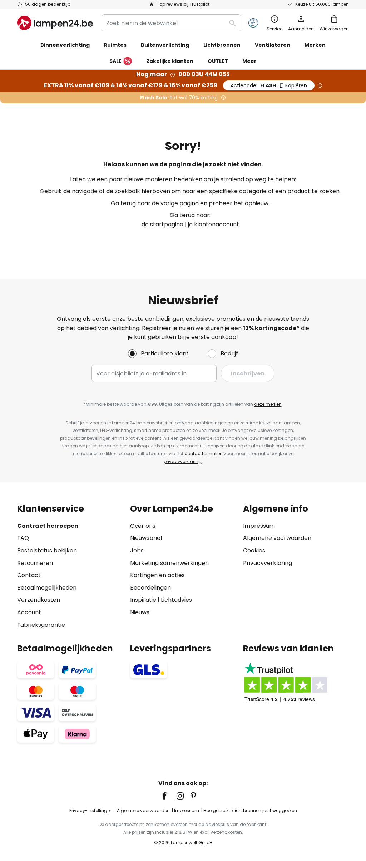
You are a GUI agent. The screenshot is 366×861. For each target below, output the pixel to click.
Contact (29, 575)
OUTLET (218, 61)
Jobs (137, 550)
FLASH (269, 85)
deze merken (268, 404)
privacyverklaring (183, 461)
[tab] (70, 566)
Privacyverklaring (267, 563)
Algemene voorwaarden (277, 538)
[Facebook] (169, 796)
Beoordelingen (150, 588)
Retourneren (35, 563)
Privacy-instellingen (91, 810)
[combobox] (171, 23)
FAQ (23, 538)
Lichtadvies (176, 600)
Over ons (142, 526)
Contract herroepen (47, 526)
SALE (115, 61)
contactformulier (202, 454)
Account (29, 612)
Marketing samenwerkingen (169, 563)
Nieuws (139, 612)
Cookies (254, 550)
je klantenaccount (213, 224)
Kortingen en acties (157, 575)
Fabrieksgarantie (41, 625)
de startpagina (163, 224)
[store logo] (55, 23)
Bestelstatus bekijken (47, 550)
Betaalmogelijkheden (46, 588)
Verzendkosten (38, 600)
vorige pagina (179, 203)
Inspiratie (143, 600)
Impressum (259, 526)
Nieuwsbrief (146, 538)
